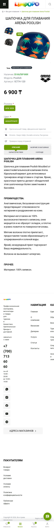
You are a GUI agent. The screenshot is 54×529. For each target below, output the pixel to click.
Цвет (6, 116)
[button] (17, 45)
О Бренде (39, 152)
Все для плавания (12, 12)
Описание (16, 147)
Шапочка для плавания (21, 68)
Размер (8, 103)
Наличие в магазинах (39, 147)
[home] (3, 11)
